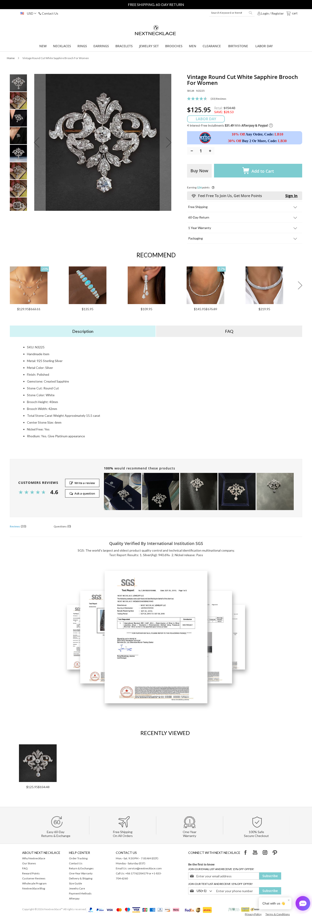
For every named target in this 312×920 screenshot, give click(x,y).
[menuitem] (43, 46)
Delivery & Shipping (80, 878)
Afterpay (74, 898)
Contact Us (49, 13)
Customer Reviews (33, 878)
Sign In (291, 195)
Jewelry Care (77, 888)
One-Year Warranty (81, 873)
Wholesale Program (34, 883)
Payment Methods (80, 893)
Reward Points (31, 873)
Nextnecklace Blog (33, 888)
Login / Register (272, 13)
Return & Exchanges (81, 868)
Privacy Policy (253, 914)
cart (295, 13)
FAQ (25, 868)
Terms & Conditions (277, 914)
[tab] (83, 331)
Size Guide (75, 883)
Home (11, 58)
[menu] (156, 46)
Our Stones (29, 863)
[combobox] (232, 12)
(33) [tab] (18, 526)
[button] (27, 13)
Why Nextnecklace (33, 858)
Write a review (84, 483)
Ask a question (84, 493)
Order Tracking (78, 858)
